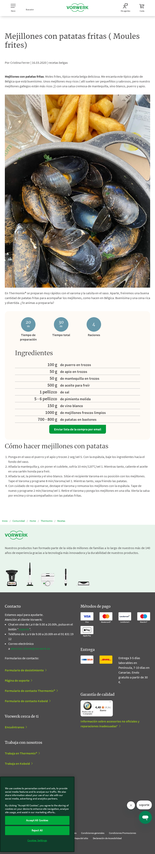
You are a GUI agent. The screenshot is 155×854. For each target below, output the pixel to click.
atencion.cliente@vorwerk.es (30, 648)
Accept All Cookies (37, 820)
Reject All (37, 830)
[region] (37, 814)
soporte (24, 629)
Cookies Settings (37, 840)
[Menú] (110, 702)
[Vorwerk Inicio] (77, 8)
